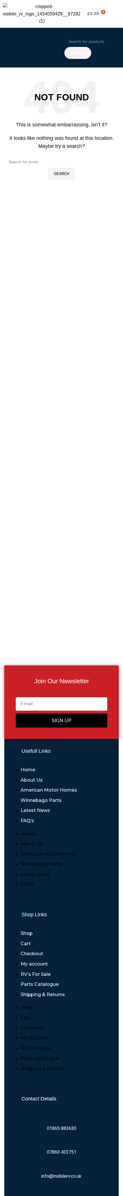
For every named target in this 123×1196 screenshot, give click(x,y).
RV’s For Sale (36, 974)
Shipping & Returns (43, 994)
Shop (27, 933)
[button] (32, 48)
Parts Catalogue (40, 984)
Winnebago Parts (41, 800)
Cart (26, 943)
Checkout (32, 953)
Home (28, 769)
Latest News (35, 810)
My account (34, 964)
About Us (32, 780)
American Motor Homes (49, 790)
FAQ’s (27, 820)
